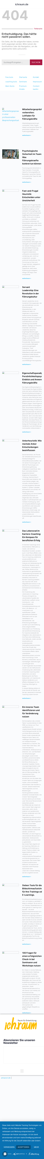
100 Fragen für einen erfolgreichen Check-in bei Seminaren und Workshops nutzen (32, 959)
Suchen (36, 62)
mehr (36, 1147)
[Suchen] (39, 4)
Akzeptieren (23, 1147)
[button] (22, 1071)
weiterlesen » (26, 135)
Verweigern (9, 1147)
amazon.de (5, 1078)
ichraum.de (21, 4)
